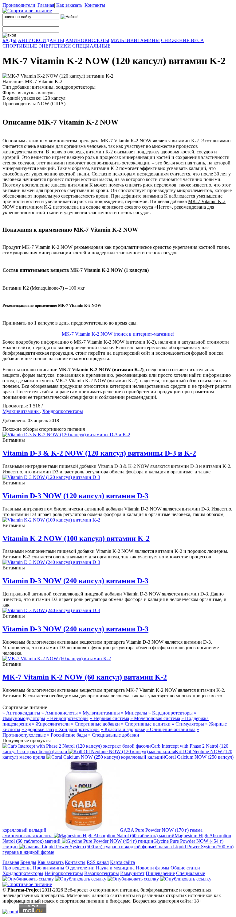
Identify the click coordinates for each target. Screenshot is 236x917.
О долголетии (80, 867)
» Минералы (134, 712)
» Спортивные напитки (146, 723)
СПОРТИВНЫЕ (19, 45)
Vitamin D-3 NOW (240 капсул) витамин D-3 (75, 581)
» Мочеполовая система (155, 718)
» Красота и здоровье (123, 729)
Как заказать (69, 5)
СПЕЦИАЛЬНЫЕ (91, 45)
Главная (45, 5)
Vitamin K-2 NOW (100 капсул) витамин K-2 (76, 538)
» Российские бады (67, 735)
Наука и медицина (115, 867)
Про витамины (48, 867)
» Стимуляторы (188, 723)
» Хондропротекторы (77, 729)
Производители (18, 5)
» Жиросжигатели (51, 723)
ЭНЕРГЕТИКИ (54, 45)
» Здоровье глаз (38, 729)
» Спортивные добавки (95, 723)
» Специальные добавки (113, 735)
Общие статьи (185, 867)
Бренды (28, 862)
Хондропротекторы (62, 411)
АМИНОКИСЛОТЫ (87, 40)
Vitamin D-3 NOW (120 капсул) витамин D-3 (75, 496)
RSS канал (98, 862)
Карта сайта (122, 862)
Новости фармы (152, 867)
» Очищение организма (170, 729)
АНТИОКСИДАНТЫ (41, 40)
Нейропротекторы (64, 873)
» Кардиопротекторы (170, 712)
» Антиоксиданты (21, 712)
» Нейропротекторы (67, 718)
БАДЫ (9, 40)
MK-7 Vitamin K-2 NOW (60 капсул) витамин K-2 (84, 677)
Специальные (190, 873)
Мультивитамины (21, 411)
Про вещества (17, 867)
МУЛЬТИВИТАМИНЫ (135, 40)
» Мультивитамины (99, 712)
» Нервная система (109, 718)
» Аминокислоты (59, 712)
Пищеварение (160, 873)
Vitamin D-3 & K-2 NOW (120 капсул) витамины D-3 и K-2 (99, 453)
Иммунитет (132, 873)
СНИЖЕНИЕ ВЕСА (182, 40)
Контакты (95, 5)
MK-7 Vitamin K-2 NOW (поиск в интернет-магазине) (118, 334)
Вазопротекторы (101, 873)
